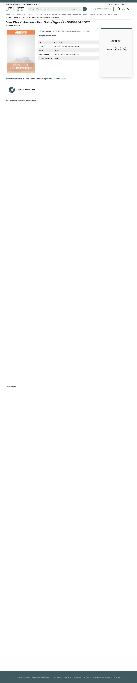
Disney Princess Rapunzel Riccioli (68, 178)
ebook (54, 14)
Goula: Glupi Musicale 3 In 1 (68, 463)
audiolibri (62, 14)
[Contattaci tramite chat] (119, 9)
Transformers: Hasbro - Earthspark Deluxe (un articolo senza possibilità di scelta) (68, 316)
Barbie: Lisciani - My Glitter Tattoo (68, 648)
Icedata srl (108, 677)
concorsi (38, 14)
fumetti (29, 14)
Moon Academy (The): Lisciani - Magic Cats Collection (68, 509)
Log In (124, 4)
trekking (47, 14)
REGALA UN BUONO (104, 9)
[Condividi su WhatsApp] (125, 49)
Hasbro (56, 50)
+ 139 (55, 58)
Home (8, 14)
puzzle (92, 14)
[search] (85, 9)
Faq (111, 4)
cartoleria (108, 14)
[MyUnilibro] (123, 9)
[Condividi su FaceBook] (115, 49)
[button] (129, 9)
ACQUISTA (69, 146)
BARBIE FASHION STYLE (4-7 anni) (68, 602)
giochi (99, 14)
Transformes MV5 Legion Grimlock (68, 224)
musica (85, 14)
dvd (69, 14)
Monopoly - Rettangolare (68, 132)
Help (117, 4)
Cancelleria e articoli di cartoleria (66, 54)
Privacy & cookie (116, 677)
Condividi (109, 49)
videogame (77, 14)
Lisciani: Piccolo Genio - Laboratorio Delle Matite (68, 555)
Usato (116, 14)
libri (13, 14)
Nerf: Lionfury (68, 362)
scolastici (21, 14)
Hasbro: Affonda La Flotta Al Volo (68, 270)
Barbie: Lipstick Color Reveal (68, 417)
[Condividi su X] (120, 49)
